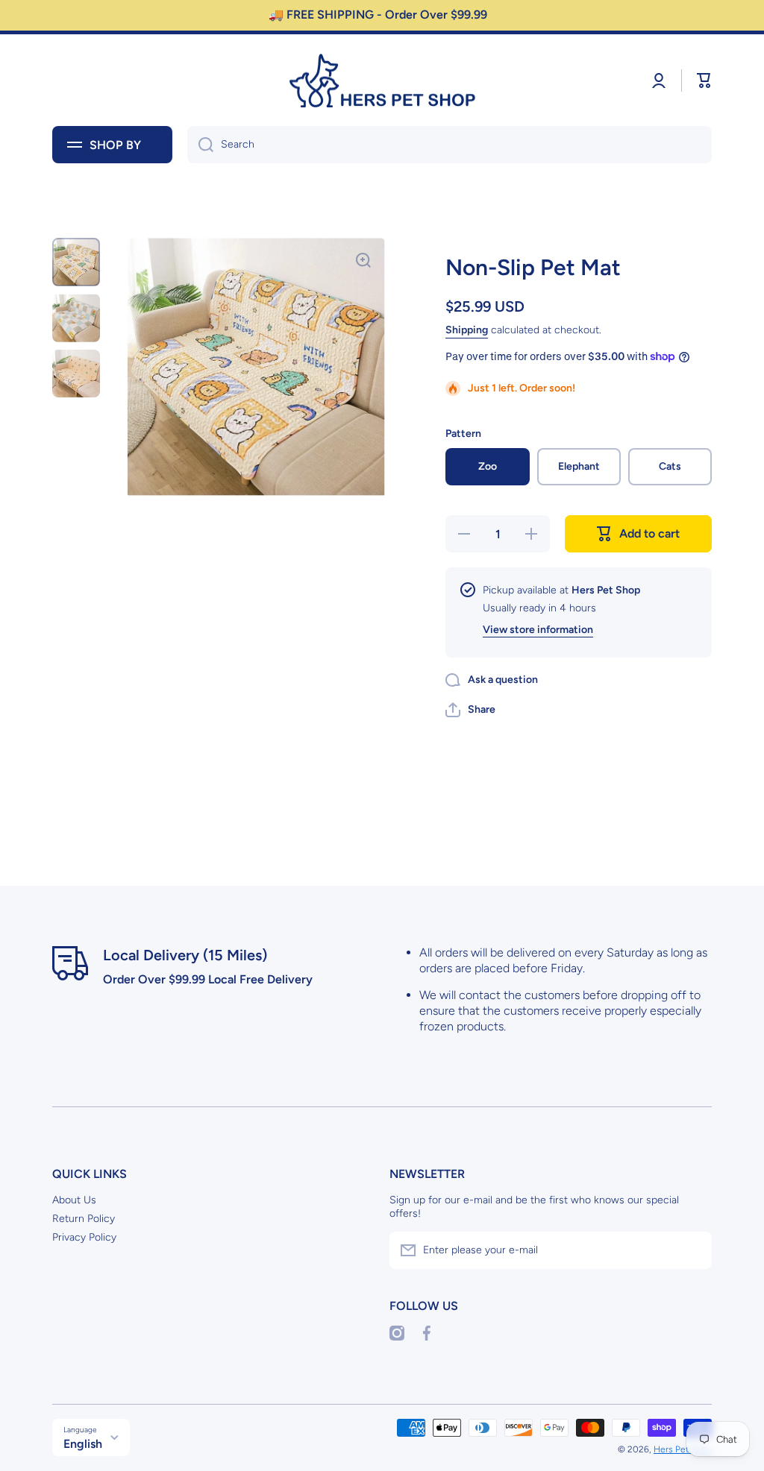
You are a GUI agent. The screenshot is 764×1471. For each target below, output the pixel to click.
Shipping (466, 330)
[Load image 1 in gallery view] (76, 262)
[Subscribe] (693, 1250)
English (82, 1444)
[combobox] (449, 144)
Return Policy (83, 1218)
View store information (538, 629)
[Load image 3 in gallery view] (76, 373)
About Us (74, 1200)
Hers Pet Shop (683, 1449)
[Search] (200, 144)
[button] (704, 80)
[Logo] (382, 80)
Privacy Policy (84, 1237)
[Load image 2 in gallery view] (76, 318)
